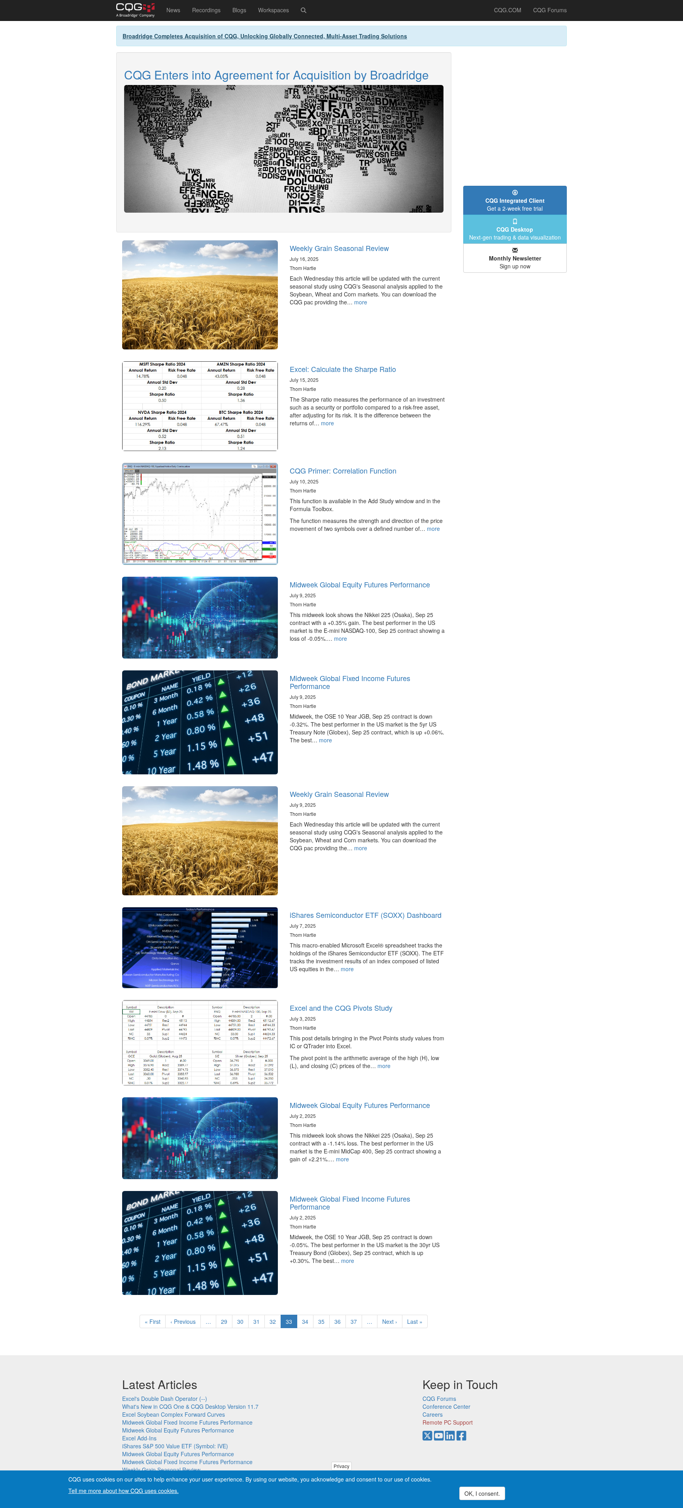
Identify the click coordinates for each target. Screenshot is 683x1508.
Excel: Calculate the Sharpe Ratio (343, 369)
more (360, 302)
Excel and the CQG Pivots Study (341, 1007)
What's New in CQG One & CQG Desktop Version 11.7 (190, 1406)
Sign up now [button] (515, 262)
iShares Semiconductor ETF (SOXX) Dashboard (365, 915)
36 (340, 1321)
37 (356, 1321)
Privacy (341, 1466)
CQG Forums (550, 10)
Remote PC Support (448, 1422)
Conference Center (446, 1406)
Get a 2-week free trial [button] (515, 204)
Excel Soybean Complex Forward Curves (173, 1414)
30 (243, 1321)
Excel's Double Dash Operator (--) (164, 1398)
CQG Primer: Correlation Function (343, 470)
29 (226, 1321)
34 (307, 1321)
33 (291, 1322)
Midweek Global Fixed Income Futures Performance (350, 682)
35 (324, 1321)
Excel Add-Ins (139, 1438)
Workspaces (273, 10)
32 (275, 1321)
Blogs (239, 10)
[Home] (138, 10)
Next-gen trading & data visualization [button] (515, 233)
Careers (433, 1414)
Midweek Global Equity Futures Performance (360, 584)
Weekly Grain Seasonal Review (339, 248)
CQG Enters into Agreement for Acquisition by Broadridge (276, 74)
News (173, 10)
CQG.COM (507, 10)
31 (259, 1321)
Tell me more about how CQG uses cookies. (123, 1491)
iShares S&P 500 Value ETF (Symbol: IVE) (175, 1446)
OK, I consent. (482, 1493)
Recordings (206, 10)
